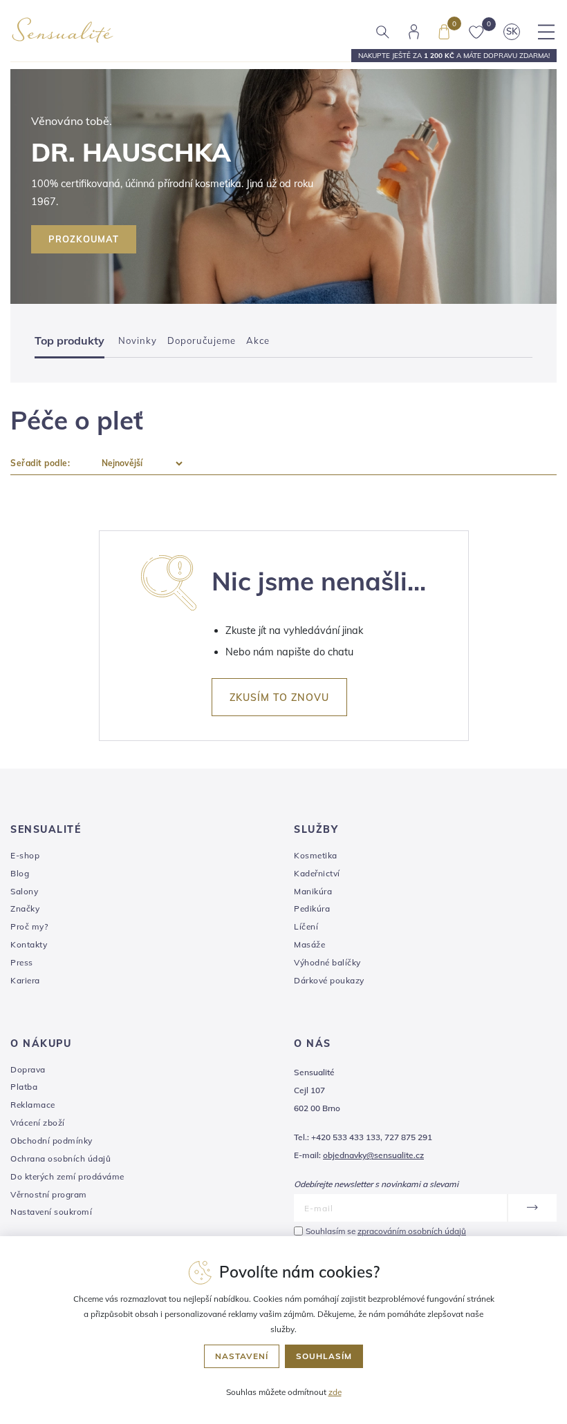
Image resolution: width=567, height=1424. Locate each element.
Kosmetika (315, 855)
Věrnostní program (48, 1194)
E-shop (24, 855)
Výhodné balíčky (327, 962)
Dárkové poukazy (329, 980)
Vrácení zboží (37, 1122)
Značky (24, 908)
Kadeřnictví (317, 873)
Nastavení (241, 1356)
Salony (24, 891)
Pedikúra (312, 908)
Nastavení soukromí (51, 1211)
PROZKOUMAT (83, 238)
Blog (19, 873)
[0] (443, 30)
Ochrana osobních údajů (60, 1158)
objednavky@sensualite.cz (373, 1155)
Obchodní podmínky (51, 1140)
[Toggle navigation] (546, 32)
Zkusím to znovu (279, 697)
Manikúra (313, 891)
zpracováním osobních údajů (411, 1231)
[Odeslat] (532, 1208)
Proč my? (29, 926)
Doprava (28, 1069)
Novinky (137, 340)
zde (335, 1392)
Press (21, 962)
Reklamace (32, 1104)
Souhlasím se (386, 1231)
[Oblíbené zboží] (476, 31)
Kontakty (28, 944)
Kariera (25, 980)
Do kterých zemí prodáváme (67, 1176)
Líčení (306, 926)
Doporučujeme (201, 340)
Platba (23, 1086)
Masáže (309, 944)
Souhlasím (324, 1356)
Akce (258, 340)
